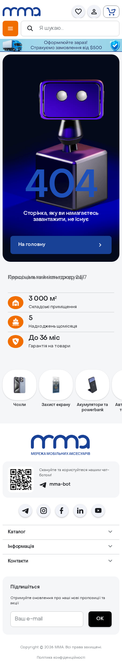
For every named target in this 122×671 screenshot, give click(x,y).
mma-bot (60, 484)
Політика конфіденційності (61, 658)
